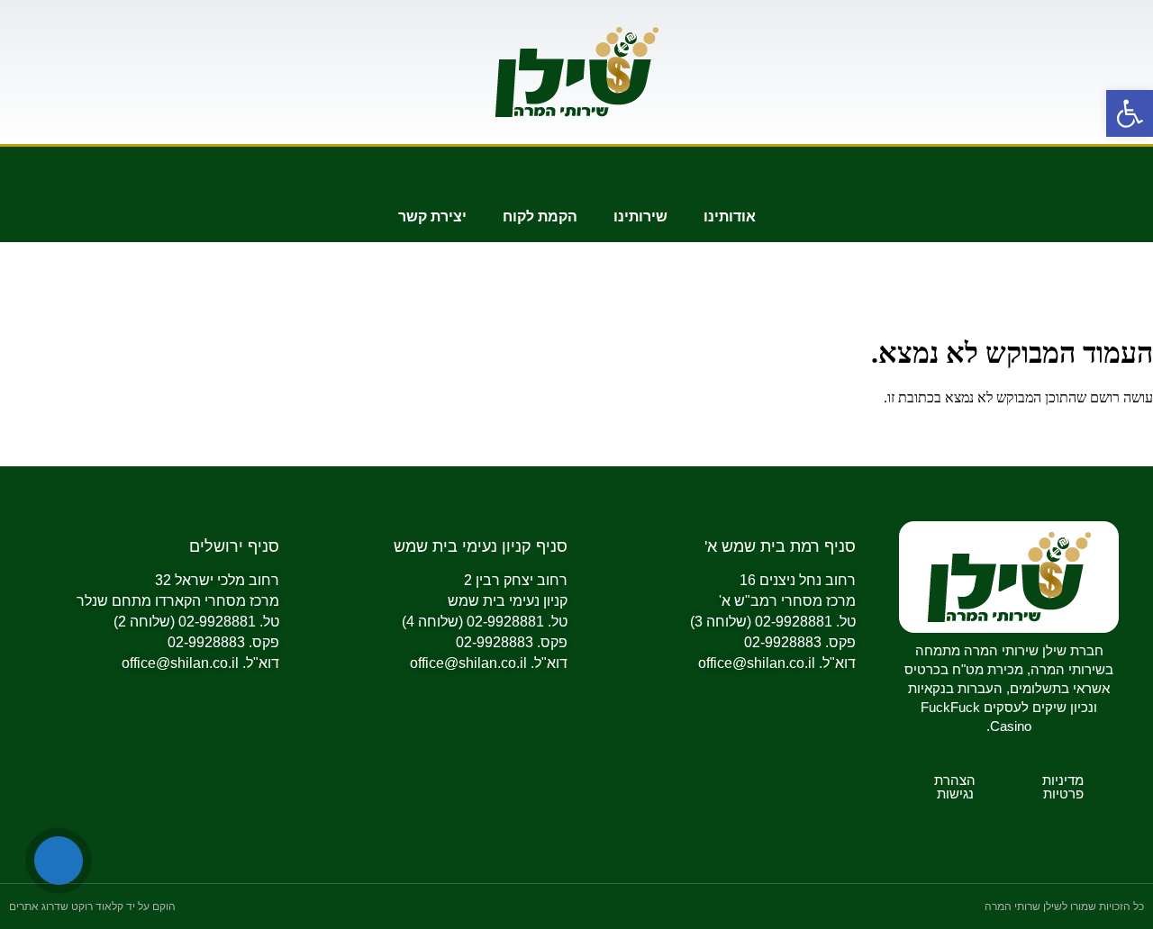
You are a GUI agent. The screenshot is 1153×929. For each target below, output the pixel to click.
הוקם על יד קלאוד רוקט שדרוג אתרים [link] (92, 906)
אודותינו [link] (730, 216)
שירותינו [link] (640, 216)
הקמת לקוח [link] (540, 216)
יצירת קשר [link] (432, 216)
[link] (1129, 113)
